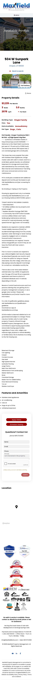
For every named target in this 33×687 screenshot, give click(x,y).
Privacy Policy (23, 674)
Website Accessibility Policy (10, 674)
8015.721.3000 (19, 436)
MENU (17, 15)
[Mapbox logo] (6, 523)
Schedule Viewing (16, 424)
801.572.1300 (28, 640)
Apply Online (16, 420)
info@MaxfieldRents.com (10, 640)
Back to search (17, 71)
